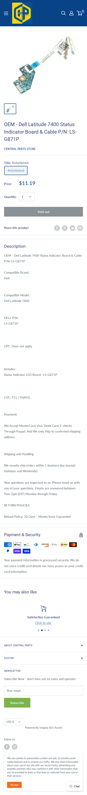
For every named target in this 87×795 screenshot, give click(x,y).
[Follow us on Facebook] (7, 747)
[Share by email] (80, 228)
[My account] (71, 13)
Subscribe (17, 703)
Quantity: (10, 197)
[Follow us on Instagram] (14, 747)
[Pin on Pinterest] (65, 228)
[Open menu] (6, 13)
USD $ (10, 721)
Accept (14, 784)
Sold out (44, 212)
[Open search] (63, 13)
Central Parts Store (20, 149)
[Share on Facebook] (57, 228)
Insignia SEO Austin (50, 727)
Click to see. (43, 623)
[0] (79, 13)
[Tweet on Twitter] (72, 228)
